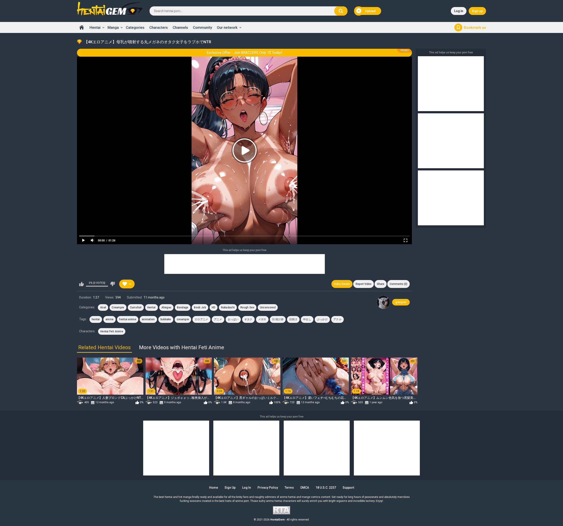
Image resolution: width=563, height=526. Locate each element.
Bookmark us (475, 27)
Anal (103, 307)
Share (380, 284)
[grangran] (383, 302)
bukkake (166, 319)
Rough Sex (247, 307)
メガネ (262, 319)
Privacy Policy (268, 487)
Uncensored (268, 307)
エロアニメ (201, 319)
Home (81, 27)
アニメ (218, 319)
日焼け (293, 319)
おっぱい (233, 319)
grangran (400, 302)
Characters (158, 27)
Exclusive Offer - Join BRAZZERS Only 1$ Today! (244, 53)
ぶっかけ (322, 319)
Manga (113, 27)
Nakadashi (228, 307)
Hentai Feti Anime (111, 331)
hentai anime (127, 319)
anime (110, 319)
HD (214, 307)
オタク (248, 319)
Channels (180, 27)
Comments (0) (398, 284)
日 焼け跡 (278, 319)
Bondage (182, 307)
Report (363, 284)
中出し (307, 319)
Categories (135, 27)
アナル (337, 319)
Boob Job (200, 307)
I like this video (81, 284)
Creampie (118, 307)
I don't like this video (112, 284)
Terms (289, 487)
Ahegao (166, 307)
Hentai (95, 27)
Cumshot (136, 307)
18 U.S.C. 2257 (326, 487)
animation (148, 319)
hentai (96, 319)
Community (202, 27)
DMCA (304, 487)
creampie (183, 319)
